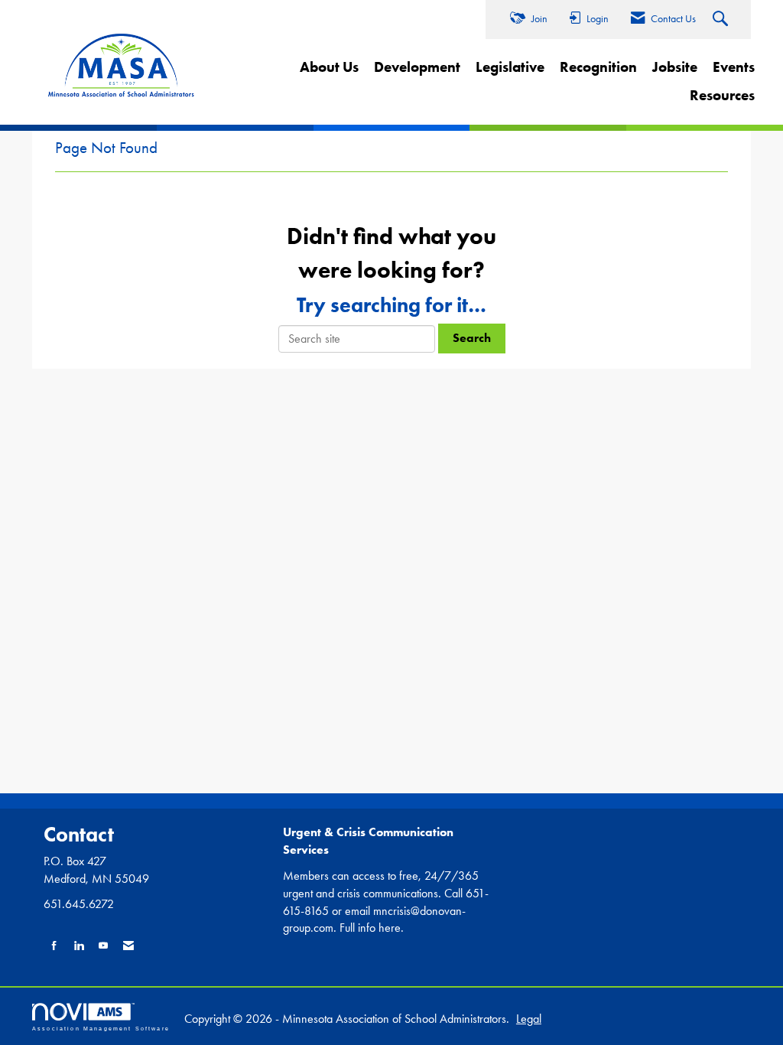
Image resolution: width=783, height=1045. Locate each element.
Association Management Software (101, 1028)
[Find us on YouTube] (103, 945)
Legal (528, 1018)
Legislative (510, 67)
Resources (722, 95)
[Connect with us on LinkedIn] (78, 945)
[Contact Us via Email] (128, 945)
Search (472, 337)
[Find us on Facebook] (54, 945)
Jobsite (674, 67)
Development (417, 67)
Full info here (370, 927)
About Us (329, 67)
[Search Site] (722, 20)
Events (734, 67)
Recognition (598, 67)
